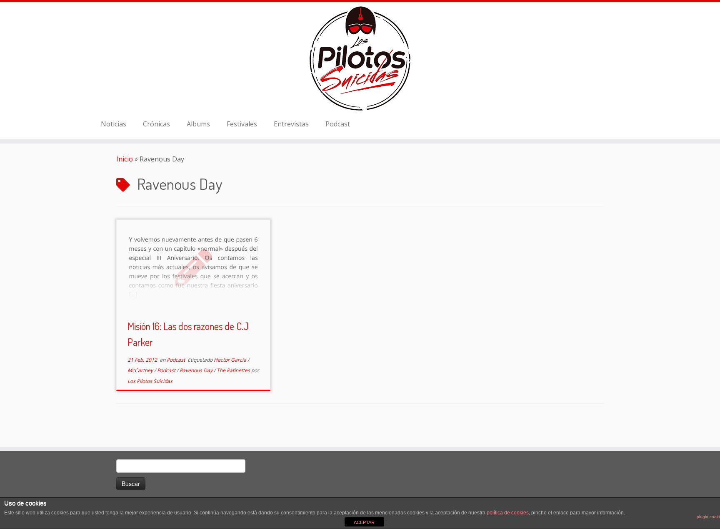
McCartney (141, 370)
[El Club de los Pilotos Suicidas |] (360, 58)
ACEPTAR (364, 522)
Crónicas (156, 123)
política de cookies (508, 513)
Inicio (124, 159)
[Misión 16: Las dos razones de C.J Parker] (193, 267)
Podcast (337, 123)
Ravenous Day (197, 370)
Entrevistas (291, 123)
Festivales (242, 123)
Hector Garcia (231, 359)
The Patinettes (234, 370)
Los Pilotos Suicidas (150, 381)
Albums (198, 123)
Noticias (113, 123)
